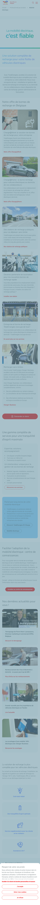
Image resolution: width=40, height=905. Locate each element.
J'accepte (20, 886)
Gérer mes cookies (20, 892)
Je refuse (20, 897)
